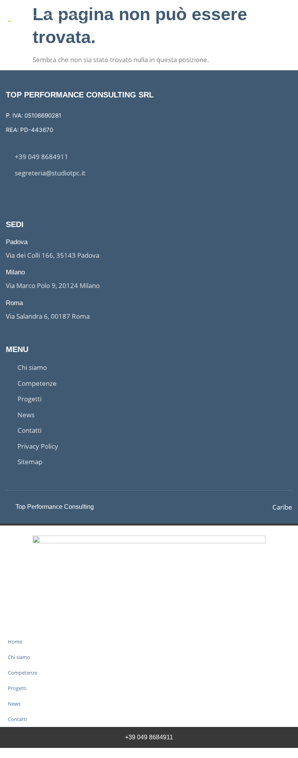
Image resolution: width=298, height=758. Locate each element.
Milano (15, 272)
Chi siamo (19, 657)
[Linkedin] (23, 192)
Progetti (17, 688)
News (14, 703)
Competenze (22, 672)
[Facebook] (9, 192)
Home (15, 641)
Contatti (17, 719)
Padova (17, 242)
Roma (14, 303)
